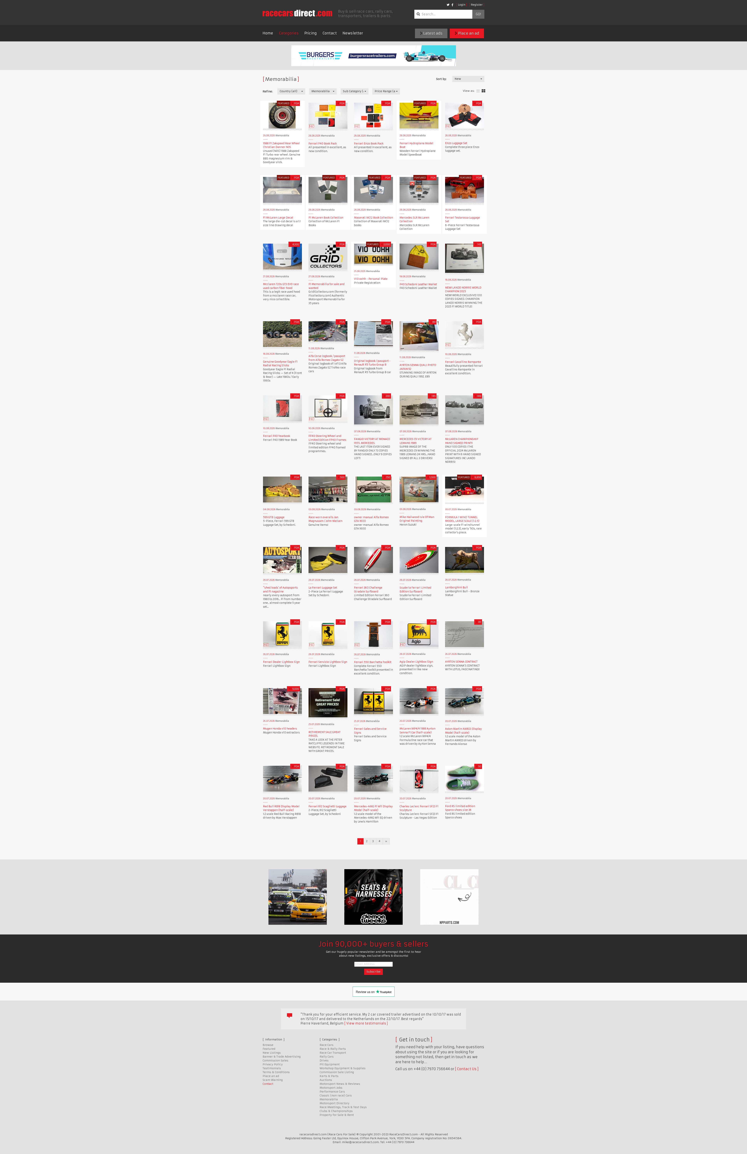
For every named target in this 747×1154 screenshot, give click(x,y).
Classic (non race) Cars (336, 1095)
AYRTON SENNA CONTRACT (461, 661)
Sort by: (441, 79)
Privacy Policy (273, 1064)
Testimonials (272, 1068)
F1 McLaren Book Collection (326, 217)
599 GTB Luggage (273, 517)
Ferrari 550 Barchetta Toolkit (372, 662)
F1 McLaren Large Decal (278, 217)
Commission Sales (275, 1060)
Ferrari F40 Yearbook (276, 436)
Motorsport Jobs (331, 1087)
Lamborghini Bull (456, 587)
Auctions (326, 1080)
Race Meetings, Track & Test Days (343, 1107)
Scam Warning (273, 1080)
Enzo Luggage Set (456, 143)
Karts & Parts (329, 1076)
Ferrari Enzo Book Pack (368, 143)
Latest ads (433, 33)
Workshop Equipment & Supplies (343, 1068)
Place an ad (468, 33)
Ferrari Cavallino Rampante (463, 362)
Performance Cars (332, 1091)
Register (477, 4)
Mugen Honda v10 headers (280, 728)
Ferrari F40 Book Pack (323, 143)
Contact (330, 33)
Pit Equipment (330, 1064)
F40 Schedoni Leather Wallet (418, 284)
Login (461, 4)
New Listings (272, 1052)
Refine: (268, 91)
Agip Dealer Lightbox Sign (416, 661)
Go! (478, 14)
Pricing (310, 33)
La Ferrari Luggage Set (323, 587)
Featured (269, 1049)
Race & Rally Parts (333, 1049)
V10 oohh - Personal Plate (371, 279)
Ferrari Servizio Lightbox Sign (328, 662)
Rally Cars (327, 1056)
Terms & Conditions (276, 1072)
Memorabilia (329, 1099)
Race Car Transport (333, 1052)
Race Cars (326, 1045)
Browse (268, 1045)
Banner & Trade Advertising (282, 1056)
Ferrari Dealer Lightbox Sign (281, 662)
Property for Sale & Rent (337, 1115)
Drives (324, 1060)
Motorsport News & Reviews (340, 1084)
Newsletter (353, 33)
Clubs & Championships (336, 1111)
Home (268, 33)
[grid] (483, 91)
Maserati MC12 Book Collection (373, 217)
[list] (478, 91)
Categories (289, 33)
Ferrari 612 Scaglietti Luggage (327, 806)
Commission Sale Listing (337, 1072)
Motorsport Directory (334, 1103)
